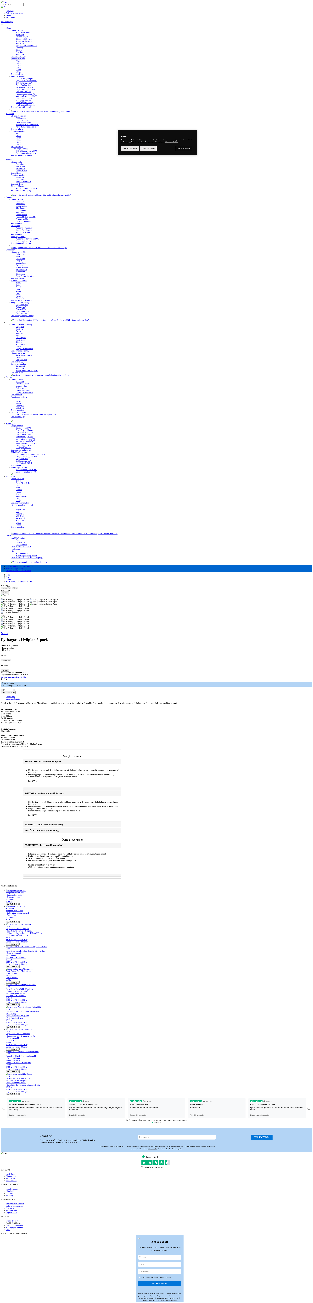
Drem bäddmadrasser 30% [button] (26, 153)
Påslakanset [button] (20, 254)
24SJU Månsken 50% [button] (24, 83)
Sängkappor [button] (20, 274)
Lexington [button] (20, 406)
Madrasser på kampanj (19, 149)
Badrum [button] (9, 377)
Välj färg (4, 586)
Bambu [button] (18, 291)
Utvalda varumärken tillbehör (22, 505)
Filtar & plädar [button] (21, 270)
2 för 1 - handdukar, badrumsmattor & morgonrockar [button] (36, 414)
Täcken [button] (9, 160)
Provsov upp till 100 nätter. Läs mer (19, 566)
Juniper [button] (18, 403)
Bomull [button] (18, 287)
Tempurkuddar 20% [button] (23, 241)
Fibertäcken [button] (20, 166)
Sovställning (15, 226)
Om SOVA (10, 1174)
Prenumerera (262, 1137)
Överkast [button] (19, 265)
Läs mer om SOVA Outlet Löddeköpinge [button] (27, 558)
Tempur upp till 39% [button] (24, 98)
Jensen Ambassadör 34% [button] (25, 94)
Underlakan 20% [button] (22, 311)
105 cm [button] (18, 63)
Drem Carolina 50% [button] (23, 85)
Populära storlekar (18, 59)
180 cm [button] (18, 72)
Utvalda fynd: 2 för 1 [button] (24, 463)
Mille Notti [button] (20, 408)
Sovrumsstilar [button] (21, 366)
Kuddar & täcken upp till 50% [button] (27, 188)
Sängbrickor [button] (20, 340)
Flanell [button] (18, 296)
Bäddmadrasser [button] (22, 118)
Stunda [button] (18, 525)
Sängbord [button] (19, 329)
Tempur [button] (19, 498)
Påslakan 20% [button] (21, 307)
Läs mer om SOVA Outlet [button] (21, 547)
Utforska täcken (17, 162)
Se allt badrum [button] (16, 395)
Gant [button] (17, 512)
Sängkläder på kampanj (20, 302)
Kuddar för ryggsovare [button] (24, 228)
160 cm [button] (18, 70)
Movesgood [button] (20, 518)
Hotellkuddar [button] (21, 210)
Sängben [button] (19, 50)
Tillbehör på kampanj (19, 452)
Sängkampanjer (17, 426)
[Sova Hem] (4, 2)
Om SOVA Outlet (18, 538)
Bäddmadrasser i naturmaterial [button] (27, 125)
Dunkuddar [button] (20, 201)
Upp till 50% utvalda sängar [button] (26, 81)
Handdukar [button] (20, 382)
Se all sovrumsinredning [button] (20, 351)
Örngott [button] (19, 261)
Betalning (9, 1195)
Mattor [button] (18, 346)
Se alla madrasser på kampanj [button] (22, 155)
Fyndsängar (15, 549)
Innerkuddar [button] (20, 212)
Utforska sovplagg (18, 353)
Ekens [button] (18, 487)
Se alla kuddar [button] (16, 223)
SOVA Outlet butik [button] (23, 553)
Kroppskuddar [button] (21, 215)
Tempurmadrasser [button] (22, 120)
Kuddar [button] (9, 197)
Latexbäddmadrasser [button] (24, 122)
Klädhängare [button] (21, 338)
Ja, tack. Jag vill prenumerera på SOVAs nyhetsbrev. (156, 1277)
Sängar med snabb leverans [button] (26, 46)
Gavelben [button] (19, 52)
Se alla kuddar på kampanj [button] (21, 243)
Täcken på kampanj (18, 186)
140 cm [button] (18, 67)
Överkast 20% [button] (21, 313)
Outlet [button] (8, 536)
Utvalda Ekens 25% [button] (23, 92)
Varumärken (10, 1178)
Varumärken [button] (10, 476)
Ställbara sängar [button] (22, 37)
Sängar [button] (8, 28)
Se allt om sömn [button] (17, 373)
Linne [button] (18, 289)
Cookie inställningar (183, 148)
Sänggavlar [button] (20, 54)
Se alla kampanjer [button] (17, 417)
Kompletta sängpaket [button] (24, 41)
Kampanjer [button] (10, 423)
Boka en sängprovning (14, 568)
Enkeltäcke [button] (20, 177)
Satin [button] (18, 285)
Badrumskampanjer (18, 412)
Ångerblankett (11, 1212)
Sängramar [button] (20, 43)
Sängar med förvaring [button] (24, 39)
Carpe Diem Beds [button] (22, 483)
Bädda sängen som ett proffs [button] (27, 371)
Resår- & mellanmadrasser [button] (26, 127)
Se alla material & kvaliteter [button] (21, 300)
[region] (157, 142)
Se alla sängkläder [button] (18, 278)
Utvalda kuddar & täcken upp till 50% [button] (30, 454)
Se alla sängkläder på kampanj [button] (22, 316)
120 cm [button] (18, 65)
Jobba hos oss (11, 1181)
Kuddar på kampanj (18, 237)
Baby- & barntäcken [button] (23, 182)
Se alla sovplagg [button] (17, 362)
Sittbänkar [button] (19, 333)
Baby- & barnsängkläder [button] (25, 276)
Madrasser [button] (10, 114)
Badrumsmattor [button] (22, 388)
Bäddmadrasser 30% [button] (24, 461)
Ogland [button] (18, 523)
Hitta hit (14, 551)
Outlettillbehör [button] (21, 545)
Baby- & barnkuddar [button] (24, 221)
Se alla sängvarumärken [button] (20, 503)
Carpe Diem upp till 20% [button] (25, 89)
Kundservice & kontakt (15, 1204)
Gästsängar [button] (20, 48)
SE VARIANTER (13, 904)
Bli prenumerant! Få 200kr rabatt (18, 571)
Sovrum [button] (9, 322)
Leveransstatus (11, 1208)
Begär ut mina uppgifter (15, 1225)
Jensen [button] (18, 492)
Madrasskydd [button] (21, 263)
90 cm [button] (18, 61)
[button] (3, 7)
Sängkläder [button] (10, 250)
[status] (7, 690)
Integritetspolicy (12, 1221)
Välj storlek (5, 590)
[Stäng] (9, 586)
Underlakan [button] (20, 259)
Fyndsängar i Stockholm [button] (25, 105)
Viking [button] (18, 501)
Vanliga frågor (11, 1210)
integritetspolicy (152, 1149)
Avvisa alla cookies (148, 148)
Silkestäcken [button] (20, 169)
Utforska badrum (17, 379)
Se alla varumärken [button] (18, 410)
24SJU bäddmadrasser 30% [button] (26, 151)
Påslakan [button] (19, 256)
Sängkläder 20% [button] (22, 305)
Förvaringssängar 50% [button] (24, 87)
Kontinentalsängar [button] (23, 32)
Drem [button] (18, 485)
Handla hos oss (12, 1189)
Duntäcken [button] (20, 164)
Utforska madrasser (18, 116)
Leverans (9, 1193)
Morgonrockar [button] (21, 360)
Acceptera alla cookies (130, 148)
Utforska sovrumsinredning (21, 324)
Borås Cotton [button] (21, 507)
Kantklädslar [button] (20, 344)
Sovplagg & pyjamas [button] (24, 355)
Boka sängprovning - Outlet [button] (26, 556)
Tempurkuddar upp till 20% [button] (26, 456)
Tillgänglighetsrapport (14, 1227)
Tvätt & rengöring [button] (23, 390)
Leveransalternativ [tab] (13, 699)
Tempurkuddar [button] (21, 206)
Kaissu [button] (18, 494)
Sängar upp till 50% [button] (23, 428)
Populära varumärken (19, 397)
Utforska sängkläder (18, 252)
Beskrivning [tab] (10, 697)
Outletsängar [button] (20, 542)
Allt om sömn (11, 1176)
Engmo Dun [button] (20, 509)
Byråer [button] (18, 331)
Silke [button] (18, 294)
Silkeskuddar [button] (21, 208)
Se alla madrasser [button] (17, 129)
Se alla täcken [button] (16, 173)
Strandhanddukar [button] (22, 384)
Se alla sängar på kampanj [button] (21, 107)
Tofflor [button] (18, 357)
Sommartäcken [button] (21, 171)
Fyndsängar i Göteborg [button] (25, 103)
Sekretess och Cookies (171, 142)
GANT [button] (18, 401)
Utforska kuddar (17, 199)
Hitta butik (10, 1191)
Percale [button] (18, 283)
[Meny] (2, 24)
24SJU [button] (18, 481)
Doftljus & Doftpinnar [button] (24, 349)
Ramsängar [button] (20, 35)
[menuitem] (164, 32)
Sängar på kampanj (18, 76)
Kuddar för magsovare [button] (24, 232)
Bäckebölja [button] (20, 298)
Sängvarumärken (17, 479)
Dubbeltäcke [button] (20, 179)
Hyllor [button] (18, 335)
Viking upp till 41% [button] (23, 100)
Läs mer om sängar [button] (18, 57)
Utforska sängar (17, 30)
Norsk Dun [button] (20, 520)
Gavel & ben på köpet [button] (24, 78)
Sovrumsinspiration (18, 364)
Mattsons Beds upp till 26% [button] (26, 96)
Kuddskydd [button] (20, 272)
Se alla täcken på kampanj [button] (21, 190)
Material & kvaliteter (19, 281)
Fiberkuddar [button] (20, 204)
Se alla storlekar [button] (17, 74)
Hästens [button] (19, 490)
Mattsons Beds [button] (21, 496)
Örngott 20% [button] (21, 309)
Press (8, 1230)
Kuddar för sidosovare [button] (24, 230)
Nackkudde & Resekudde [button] (26, 217)
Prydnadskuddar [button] (22, 219)
